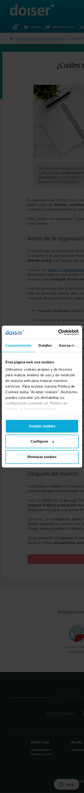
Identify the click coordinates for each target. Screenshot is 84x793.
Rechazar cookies (42, 457)
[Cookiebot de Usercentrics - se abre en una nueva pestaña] (59, 332)
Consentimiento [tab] (18, 345)
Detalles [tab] (45, 345)
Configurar (39, 441)
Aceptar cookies (42, 426)
